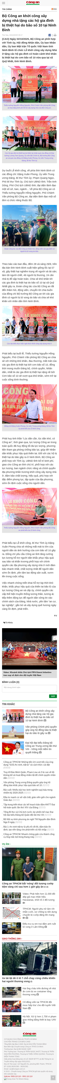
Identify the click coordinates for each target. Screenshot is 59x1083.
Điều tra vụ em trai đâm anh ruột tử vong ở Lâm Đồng (39, 925)
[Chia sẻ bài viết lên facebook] (50, 35)
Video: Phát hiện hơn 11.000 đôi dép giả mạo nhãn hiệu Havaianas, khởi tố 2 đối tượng (39, 897)
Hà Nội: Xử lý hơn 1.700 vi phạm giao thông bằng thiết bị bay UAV (39, 1018)
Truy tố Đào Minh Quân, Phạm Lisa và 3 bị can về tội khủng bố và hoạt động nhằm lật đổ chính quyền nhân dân (29, 775)
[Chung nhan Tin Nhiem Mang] (16, 1079)
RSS (55, 9)
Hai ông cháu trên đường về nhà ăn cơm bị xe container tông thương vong (39, 991)
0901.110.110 (27, 1076)
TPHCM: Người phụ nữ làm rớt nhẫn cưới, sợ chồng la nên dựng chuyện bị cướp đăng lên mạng (40, 912)
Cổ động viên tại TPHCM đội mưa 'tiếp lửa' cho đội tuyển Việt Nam (39, 1005)
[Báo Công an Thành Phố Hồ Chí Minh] (33, 3)
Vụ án (6, 844)
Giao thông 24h (11, 939)
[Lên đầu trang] (53, 1077)
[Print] (55, 35)
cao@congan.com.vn (17, 1069)
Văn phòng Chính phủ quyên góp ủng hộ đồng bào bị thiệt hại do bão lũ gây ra (41, 730)
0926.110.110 (16, 1076)
